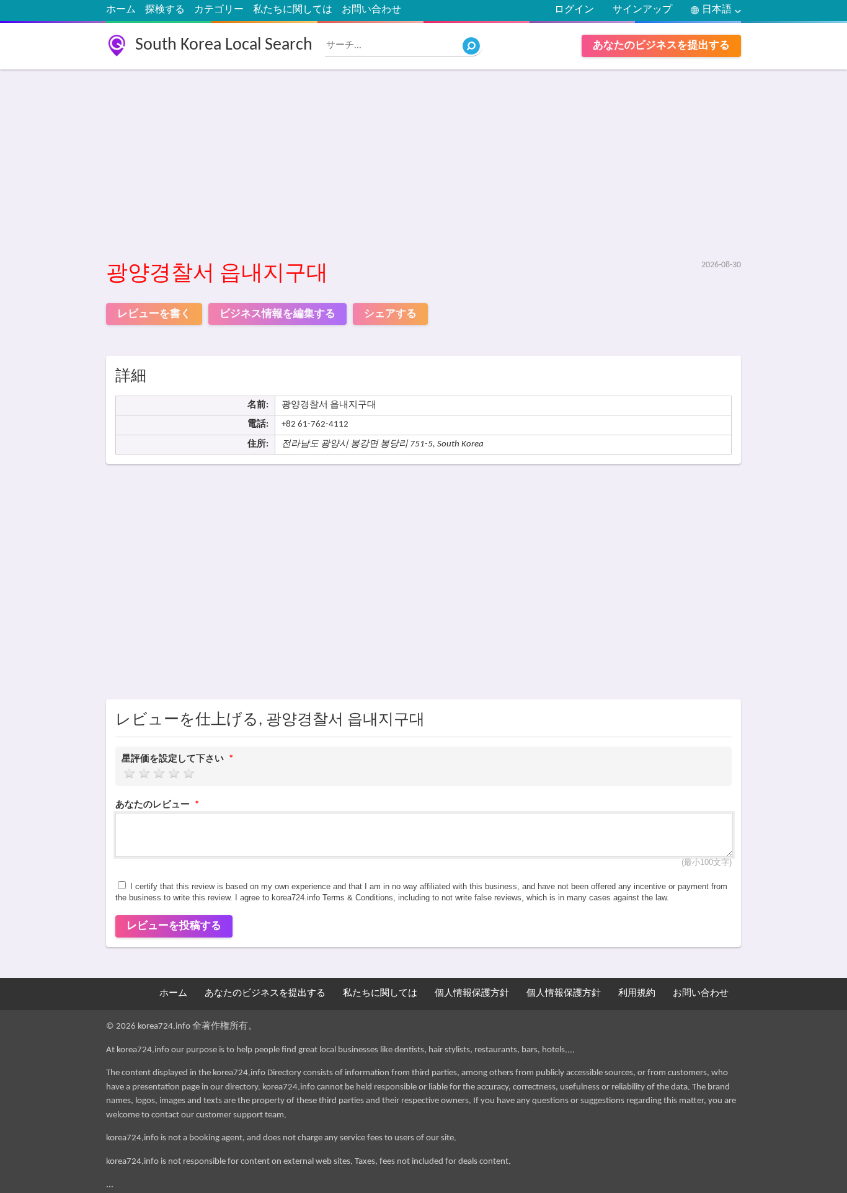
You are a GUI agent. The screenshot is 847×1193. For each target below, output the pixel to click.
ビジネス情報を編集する (277, 314)
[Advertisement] (424, 165)
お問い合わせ (371, 10)
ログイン (574, 10)
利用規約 (636, 993)
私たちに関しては (292, 10)
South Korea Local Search (224, 45)
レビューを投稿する (173, 926)
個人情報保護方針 (472, 993)
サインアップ (642, 10)
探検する (165, 10)
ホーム (121, 10)
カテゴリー (219, 10)
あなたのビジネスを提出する (661, 45)
